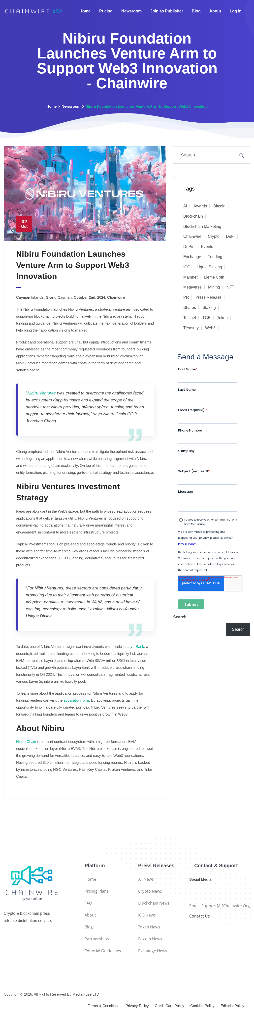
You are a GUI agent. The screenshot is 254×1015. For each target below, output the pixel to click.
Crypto (214, 236)
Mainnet (190, 277)
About (215, 11)
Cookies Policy (202, 1006)
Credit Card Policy (169, 1006)
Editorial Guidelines (103, 951)
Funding (215, 257)
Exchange (192, 257)
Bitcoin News (150, 939)
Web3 (210, 328)
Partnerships (97, 939)
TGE (206, 318)
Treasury (191, 328)
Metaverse (192, 287)
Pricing (106, 11)
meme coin (214, 277)
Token (222, 318)
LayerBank (135, 646)
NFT (230, 287)
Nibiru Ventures (41, 393)
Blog (196, 11)
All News (146, 879)
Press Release (208, 297)
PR (186, 297)
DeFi (230, 236)
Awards (200, 206)
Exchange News (152, 951)
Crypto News (150, 891)
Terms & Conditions (104, 1006)
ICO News (147, 915)
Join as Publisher (166, 11)
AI (185, 206)
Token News (149, 927)
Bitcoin (219, 206)
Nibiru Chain (26, 741)
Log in (236, 11)
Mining (214, 287)
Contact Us (199, 916)
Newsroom (131, 11)
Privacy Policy (137, 1006)
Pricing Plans (97, 891)
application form (76, 700)
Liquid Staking (209, 267)
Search (180, 617)
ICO (186, 267)
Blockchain (193, 216)
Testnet (189, 318)
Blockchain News (153, 903)
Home (85, 11)
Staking (209, 307)
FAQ (88, 903)
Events (207, 246)
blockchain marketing (202, 226)
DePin (188, 246)
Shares (189, 307)
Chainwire (192, 236)
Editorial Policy (232, 1006)
